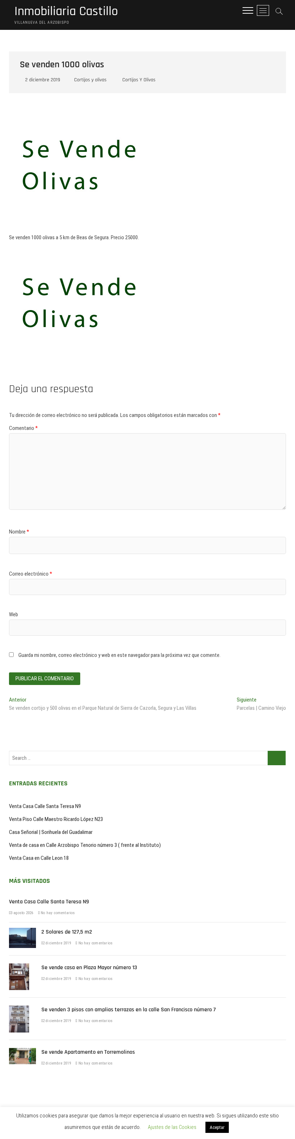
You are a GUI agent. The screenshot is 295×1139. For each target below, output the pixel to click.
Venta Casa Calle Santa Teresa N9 (45, 806)
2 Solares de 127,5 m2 (66, 932)
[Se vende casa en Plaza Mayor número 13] (19, 967)
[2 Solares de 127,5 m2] (22, 932)
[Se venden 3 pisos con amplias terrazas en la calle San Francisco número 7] (19, 1009)
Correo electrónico (30, 574)
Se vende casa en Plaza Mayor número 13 (89, 967)
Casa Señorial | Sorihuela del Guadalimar (50, 832)
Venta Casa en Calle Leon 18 (39, 858)
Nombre (19, 531)
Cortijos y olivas (90, 80)
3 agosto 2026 (21, 913)
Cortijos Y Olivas (138, 80)
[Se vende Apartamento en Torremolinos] (22, 1052)
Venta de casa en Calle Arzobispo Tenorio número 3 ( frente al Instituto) (85, 845)
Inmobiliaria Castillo (66, 11)
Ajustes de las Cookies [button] (172, 1127)
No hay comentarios (57, 913)
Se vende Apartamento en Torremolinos (88, 1052)
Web (13, 614)
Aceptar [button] (217, 1127)
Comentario (23, 428)
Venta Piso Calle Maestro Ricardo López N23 (56, 819)
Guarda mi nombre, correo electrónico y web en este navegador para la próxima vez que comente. (119, 655)
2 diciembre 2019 (42, 80)
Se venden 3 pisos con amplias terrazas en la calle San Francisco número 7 (128, 1009)
